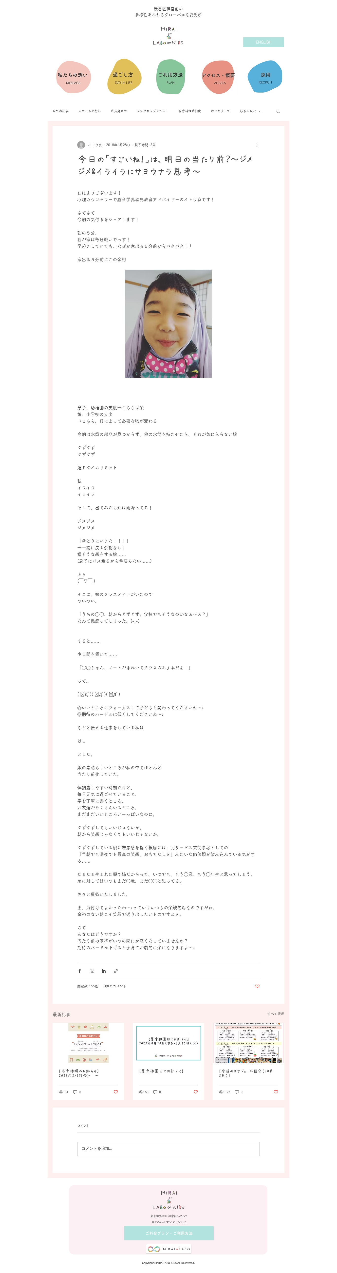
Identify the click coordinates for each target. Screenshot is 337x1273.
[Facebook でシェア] (79, 971)
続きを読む (248, 111)
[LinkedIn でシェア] (103, 971)
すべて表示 (275, 1013)
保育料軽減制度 (190, 111)
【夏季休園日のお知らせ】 (161, 1071)
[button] (278, 111)
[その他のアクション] (257, 145)
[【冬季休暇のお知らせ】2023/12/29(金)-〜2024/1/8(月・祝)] (88, 1043)
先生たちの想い (89, 111)
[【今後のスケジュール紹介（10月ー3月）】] (248, 1043)
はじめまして (220, 111)
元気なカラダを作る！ (153, 111)
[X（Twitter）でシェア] (91, 971)
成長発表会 (119, 111)
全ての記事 (61, 111)
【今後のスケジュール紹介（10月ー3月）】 (248, 1073)
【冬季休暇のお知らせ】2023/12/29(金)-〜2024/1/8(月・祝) (79, 1073)
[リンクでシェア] (115, 971)
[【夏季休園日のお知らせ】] (168, 1043)
